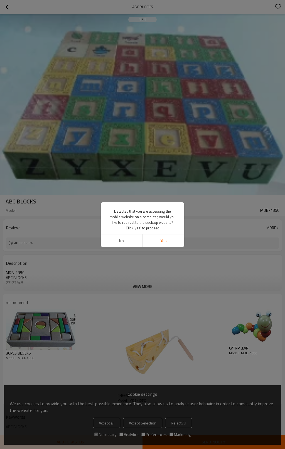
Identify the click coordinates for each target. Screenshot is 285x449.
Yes (163, 240)
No (121, 240)
